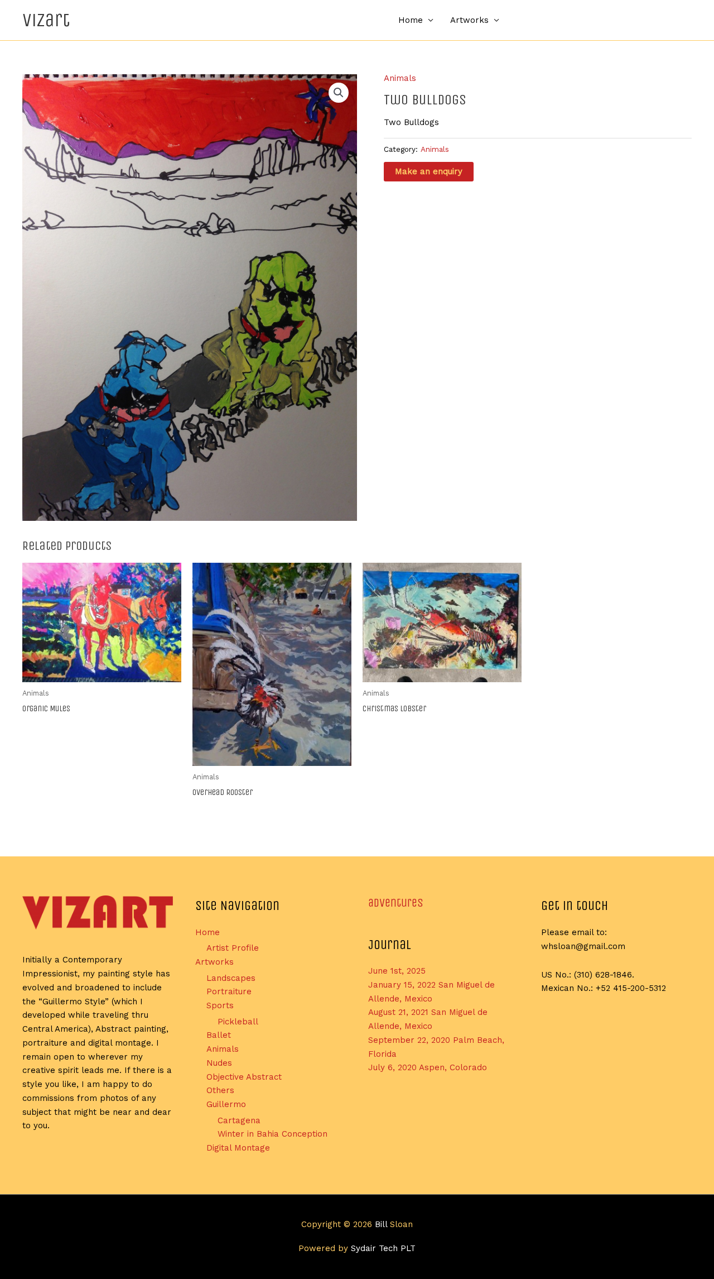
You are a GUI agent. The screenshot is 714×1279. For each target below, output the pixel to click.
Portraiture (229, 991)
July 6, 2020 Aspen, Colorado (427, 1067)
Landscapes (230, 978)
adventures (395, 903)
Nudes (219, 1063)
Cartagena (239, 1120)
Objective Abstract (244, 1077)
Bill (381, 1224)
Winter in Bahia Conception (272, 1134)
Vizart (46, 19)
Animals (400, 78)
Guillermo (226, 1104)
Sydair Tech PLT (383, 1248)
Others (220, 1090)
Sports (220, 1005)
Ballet (218, 1035)
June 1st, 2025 (397, 971)
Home (410, 20)
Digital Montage (238, 1148)
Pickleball (238, 1022)
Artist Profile (232, 948)
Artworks (469, 20)
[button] (339, 93)
